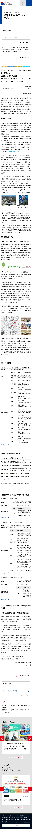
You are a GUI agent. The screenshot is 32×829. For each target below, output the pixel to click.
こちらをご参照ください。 (14, 151)
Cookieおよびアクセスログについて (18, 819)
